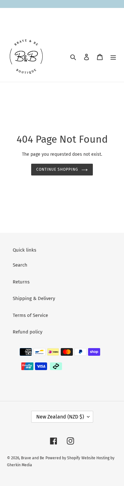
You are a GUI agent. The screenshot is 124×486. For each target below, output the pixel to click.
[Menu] (113, 57)
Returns (21, 282)
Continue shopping (57, 169)
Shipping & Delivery (34, 298)
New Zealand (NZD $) (60, 417)
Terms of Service (30, 315)
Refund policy (27, 332)
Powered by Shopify (62, 458)
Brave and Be (32, 458)
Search (20, 265)
